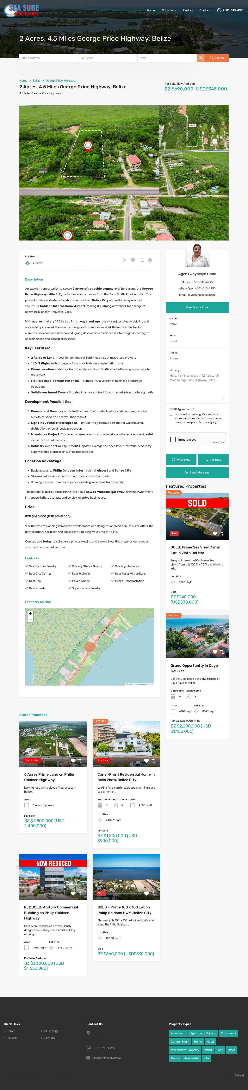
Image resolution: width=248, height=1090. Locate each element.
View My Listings (197, 307)
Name (173, 318)
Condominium (180, 1041)
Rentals (188, 10)
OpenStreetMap (140, 684)
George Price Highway (60, 80)
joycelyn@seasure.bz (202, 295)
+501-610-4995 (233, 10)
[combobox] (48, 58)
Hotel (210, 1041)
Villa (206, 1058)
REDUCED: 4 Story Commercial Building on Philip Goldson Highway (51, 912)
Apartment (178, 1033)
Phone (174, 352)
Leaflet (130, 684)
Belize (36, 80)
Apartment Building (203, 1033)
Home (151, 10)
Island (208, 1050)
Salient (239, 1075)
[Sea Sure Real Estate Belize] (21, 15)
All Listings (168, 10)
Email (173, 335)
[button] (30, 613)
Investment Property (185, 1050)
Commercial (228, 1033)
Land (219, 1050)
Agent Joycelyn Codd (197, 274)
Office (231, 1050)
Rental (175, 1058)
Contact (205, 10)
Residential (191, 1058)
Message (175, 370)
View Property (53, 757)
